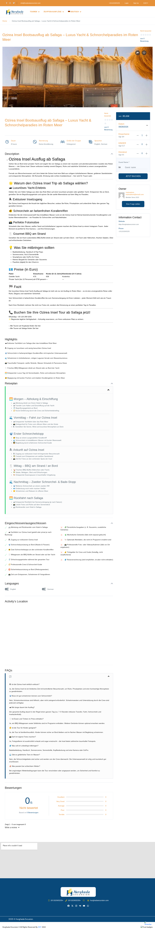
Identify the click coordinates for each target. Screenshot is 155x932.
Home (4, 21)
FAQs (8, 670)
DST (39, 927)
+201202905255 (114, 3)
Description (12, 153)
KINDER (122, 143)
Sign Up (136, 3)
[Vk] (80, 905)
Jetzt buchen (133, 176)
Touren (33, 12)
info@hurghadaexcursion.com (30, 3)
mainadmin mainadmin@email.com (135, 193)
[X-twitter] (72, 905)
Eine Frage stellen (133, 204)
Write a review (11, 827)
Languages (12, 583)
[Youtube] (84, 905)
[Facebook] (68, 905)
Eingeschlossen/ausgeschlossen (25, 523)
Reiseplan (11, 383)
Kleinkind (123, 152)
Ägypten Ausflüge (52, 12)
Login (126, 3)
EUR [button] (145, 3)
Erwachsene (124, 134)
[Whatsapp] (88, 905)
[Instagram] (76, 905)
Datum (121, 124)
